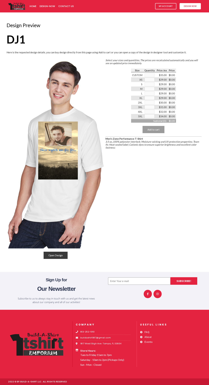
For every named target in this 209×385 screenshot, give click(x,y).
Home (33, 6)
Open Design (55, 255)
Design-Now (47, 6)
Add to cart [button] (153, 129)
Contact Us (66, 6)
